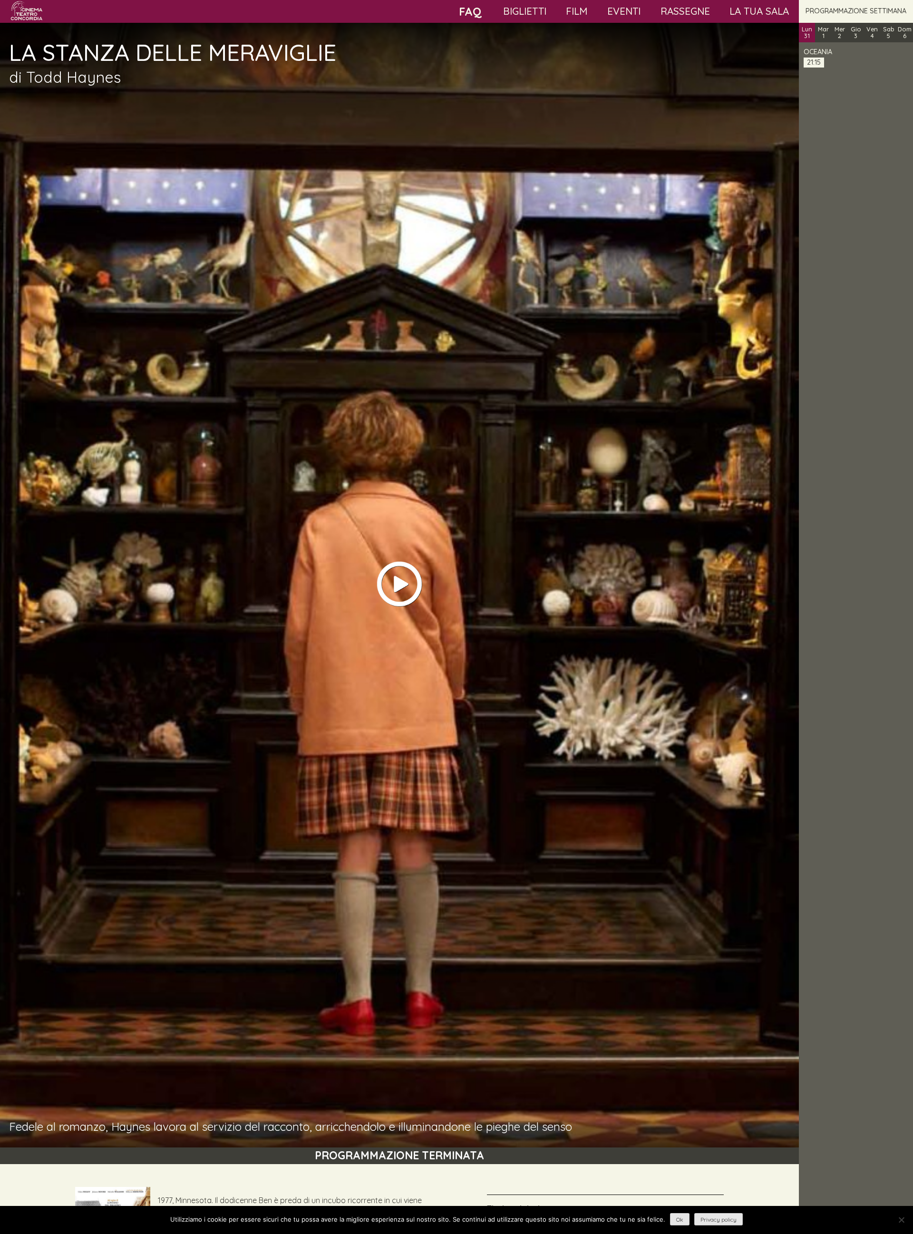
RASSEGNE (685, 11)
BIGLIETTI (524, 11)
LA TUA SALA (759, 11)
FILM (576, 11)
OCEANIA (818, 52)
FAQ (470, 11)
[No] (901, 1219)
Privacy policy (718, 1219)
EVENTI (624, 11)
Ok (679, 1219)
